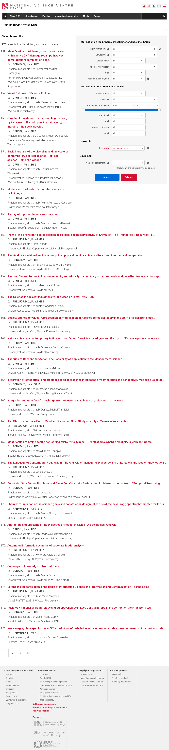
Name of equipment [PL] (97, 163)
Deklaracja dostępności (44, 704)
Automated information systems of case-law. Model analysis (45, 545)
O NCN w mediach (120, 678)
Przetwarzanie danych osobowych (50, 707)
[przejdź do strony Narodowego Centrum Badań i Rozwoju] (50, 734)
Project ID (104, 99)
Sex (107, 73)
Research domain (100, 127)
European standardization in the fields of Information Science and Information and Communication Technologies (78, 586)
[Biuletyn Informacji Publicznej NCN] (144, 6)
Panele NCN (45, 678)
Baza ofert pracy (46, 700)
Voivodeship (103, 60)
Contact (97, 16)
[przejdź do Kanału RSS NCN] (149, 6)
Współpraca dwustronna (92, 682)
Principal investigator (99, 67)
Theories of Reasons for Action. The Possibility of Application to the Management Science (64, 359)
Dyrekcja (10, 678)
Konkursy (43, 674)
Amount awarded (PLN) (97, 105)
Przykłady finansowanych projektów (55, 696)
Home (5, 16)
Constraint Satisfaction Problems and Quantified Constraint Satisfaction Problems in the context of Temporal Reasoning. (83, 483)
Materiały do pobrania (122, 682)
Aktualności (117, 674)
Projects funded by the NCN (19, 25)
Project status (102, 93)
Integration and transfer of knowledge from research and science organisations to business (65, 400)
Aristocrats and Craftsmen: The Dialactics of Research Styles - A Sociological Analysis (61, 524)
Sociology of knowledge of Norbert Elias (33, 566)
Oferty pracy (11, 696)
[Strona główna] (37, 6)
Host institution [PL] (99, 49)
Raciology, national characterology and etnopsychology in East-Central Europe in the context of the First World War (79, 607)
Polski (164, 6)
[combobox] (129, 60)
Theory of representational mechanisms (32, 214)
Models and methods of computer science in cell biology (35, 191)
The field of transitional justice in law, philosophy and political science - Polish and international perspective (75, 255)
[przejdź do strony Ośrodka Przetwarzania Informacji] (50, 744)
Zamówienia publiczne (16, 700)
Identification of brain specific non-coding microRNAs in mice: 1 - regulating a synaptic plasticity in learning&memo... (80, 442)
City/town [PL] (102, 55)
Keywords (104, 148)
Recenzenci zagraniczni (92, 685)
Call (107, 121)
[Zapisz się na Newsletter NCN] (159, 6)
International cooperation (66, 16)
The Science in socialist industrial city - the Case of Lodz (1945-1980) (51, 297)
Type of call (103, 115)
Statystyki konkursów (48, 693)
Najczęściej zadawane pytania (53, 682)
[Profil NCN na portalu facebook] (154, 6)
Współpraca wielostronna (92, 678)
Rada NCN (11, 682)
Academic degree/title (98, 78)
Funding (46, 16)
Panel (106, 133)
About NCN (15, 16)
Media (86, 16)
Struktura (10, 689)
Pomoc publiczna (47, 689)
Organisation (31, 16)
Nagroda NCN (12, 704)
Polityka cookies (41, 711)
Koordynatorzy (12, 685)
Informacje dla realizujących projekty (55, 685)
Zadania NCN (12, 674)
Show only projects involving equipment (136, 168)
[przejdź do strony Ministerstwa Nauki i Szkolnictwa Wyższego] (50, 723)
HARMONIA (86, 674)
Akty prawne (11, 693)
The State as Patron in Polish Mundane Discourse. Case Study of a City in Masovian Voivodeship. (68, 421)
